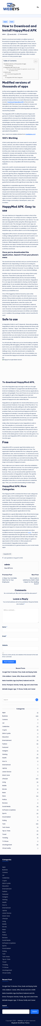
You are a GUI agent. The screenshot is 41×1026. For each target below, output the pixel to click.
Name (4, 627)
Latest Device (6, 772)
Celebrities (5, 726)
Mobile (4, 786)
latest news (6, 775)
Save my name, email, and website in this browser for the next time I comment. (20, 655)
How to (4, 761)
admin (7, 564)
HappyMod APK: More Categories (14, 77)
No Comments (23, 34)
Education (5, 737)
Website (5, 645)
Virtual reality (6, 848)
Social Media (6, 806)
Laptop (4, 768)
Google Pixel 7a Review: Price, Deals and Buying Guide (19, 672)
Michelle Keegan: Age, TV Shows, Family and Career (18, 689)
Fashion (4, 744)
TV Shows (5, 841)
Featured (5, 747)
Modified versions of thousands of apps (15, 64)
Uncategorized (7, 845)
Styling (4, 820)
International (6, 765)
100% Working (9, 65)
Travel (4, 834)
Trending (5, 838)
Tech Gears (6, 827)
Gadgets (5, 751)
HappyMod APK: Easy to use (11, 67)
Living (4, 782)
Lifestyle (5, 779)
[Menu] (38, 7)
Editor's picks (6, 733)
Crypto (4, 730)
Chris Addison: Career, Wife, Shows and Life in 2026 (18, 676)
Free (5, 76)
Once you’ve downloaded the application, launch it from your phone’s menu (22, 69)
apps (29, 532)
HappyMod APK (7, 554)
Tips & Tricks (6, 831)
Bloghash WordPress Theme (20, 1023)
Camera (5, 719)
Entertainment (7, 740)
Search (4, 1006)
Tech (11, 22)
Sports (4, 813)
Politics (4, 799)
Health (4, 758)
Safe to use (7, 72)
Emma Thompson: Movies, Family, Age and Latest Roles (20, 685)
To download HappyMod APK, (14, 74)
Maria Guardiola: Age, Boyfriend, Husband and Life (18, 680)
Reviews (5, 803)
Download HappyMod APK (15, 102)
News (4, 796)
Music (4, 792)
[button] (8, 568)
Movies (4, 789)
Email (4, 636)
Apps (5, 22)
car (3, 723)
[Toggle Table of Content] (34, 61)
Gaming (4, 754)
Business (5, 716)
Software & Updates (9, 810)
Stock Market (6, 817)
